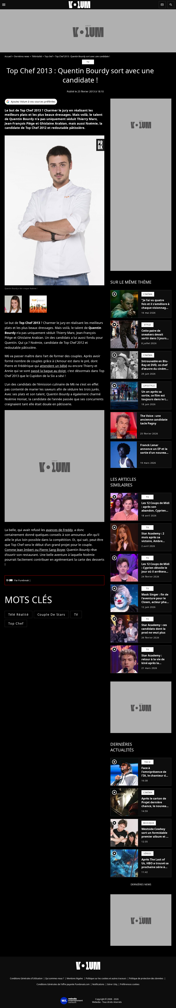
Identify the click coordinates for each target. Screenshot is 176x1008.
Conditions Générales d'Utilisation (26, 978)
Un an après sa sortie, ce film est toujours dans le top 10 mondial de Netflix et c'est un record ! (155, 401)
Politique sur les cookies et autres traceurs (106, 978)
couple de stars (51, 614)
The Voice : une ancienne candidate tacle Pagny (153, 419)
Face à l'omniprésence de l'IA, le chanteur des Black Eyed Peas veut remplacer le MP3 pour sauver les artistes (155, 779)
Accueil (8, 56)
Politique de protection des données (146, 978)
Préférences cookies (129, 984)
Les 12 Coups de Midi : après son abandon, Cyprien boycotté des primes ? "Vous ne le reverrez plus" (155, 512)
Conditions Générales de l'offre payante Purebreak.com (63, 984)
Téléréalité (37, 56)
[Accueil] (82, 4)
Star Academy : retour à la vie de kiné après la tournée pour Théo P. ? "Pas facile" (154, 663)
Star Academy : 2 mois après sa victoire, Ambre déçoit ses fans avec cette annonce (154, 541)
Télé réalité (18, 614)
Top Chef (15, 623)
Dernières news (21, 56)
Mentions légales (75, 978)
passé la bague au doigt (48, 371)
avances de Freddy (59, 530)
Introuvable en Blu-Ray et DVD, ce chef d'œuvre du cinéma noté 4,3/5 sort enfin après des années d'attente (155, 370)
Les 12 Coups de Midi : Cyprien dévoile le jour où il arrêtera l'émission (155, 569)
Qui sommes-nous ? (54, 978)
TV (76, 614)
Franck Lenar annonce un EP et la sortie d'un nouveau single (154, 450)
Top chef (49, 56)
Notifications (98, 984)
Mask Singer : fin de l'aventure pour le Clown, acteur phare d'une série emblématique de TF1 (155, 604)
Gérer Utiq (112, 984)
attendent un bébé (53, 366)
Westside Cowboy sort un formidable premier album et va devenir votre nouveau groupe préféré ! (155, 838)
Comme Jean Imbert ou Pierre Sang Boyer (35, 550)
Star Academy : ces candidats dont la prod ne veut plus (154, 628)
